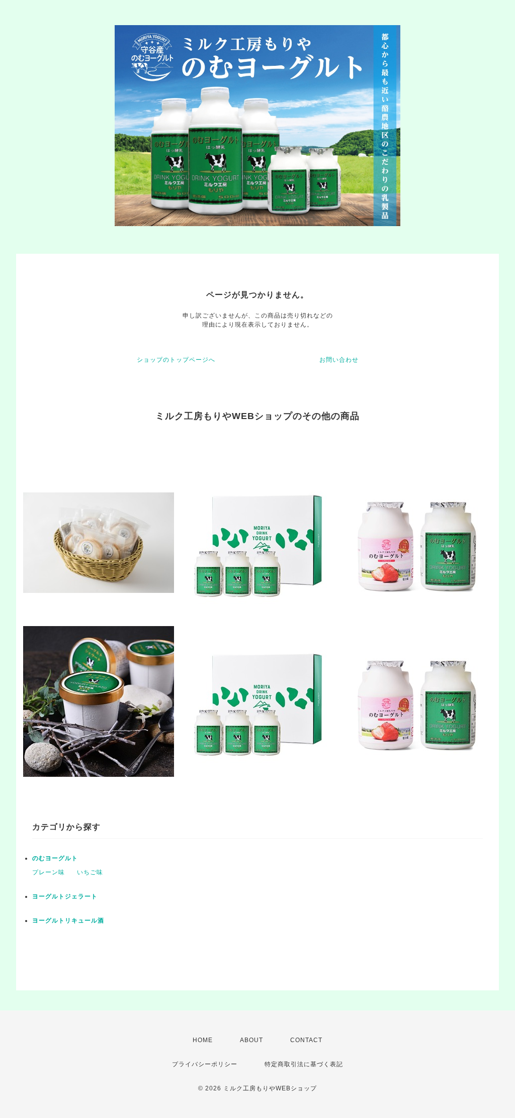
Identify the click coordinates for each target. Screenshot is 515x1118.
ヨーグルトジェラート (65, 896)
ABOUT (251, 1040)
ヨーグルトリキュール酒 (68, 920)
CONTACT (306, 1040)
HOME (203, 1040)
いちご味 (90, 872)
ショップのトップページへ (176, 359)
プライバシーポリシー (204, 1064)
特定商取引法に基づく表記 (304, 1064)
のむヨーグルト (55, 858)
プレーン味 (48, 872)
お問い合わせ (339, 359)
